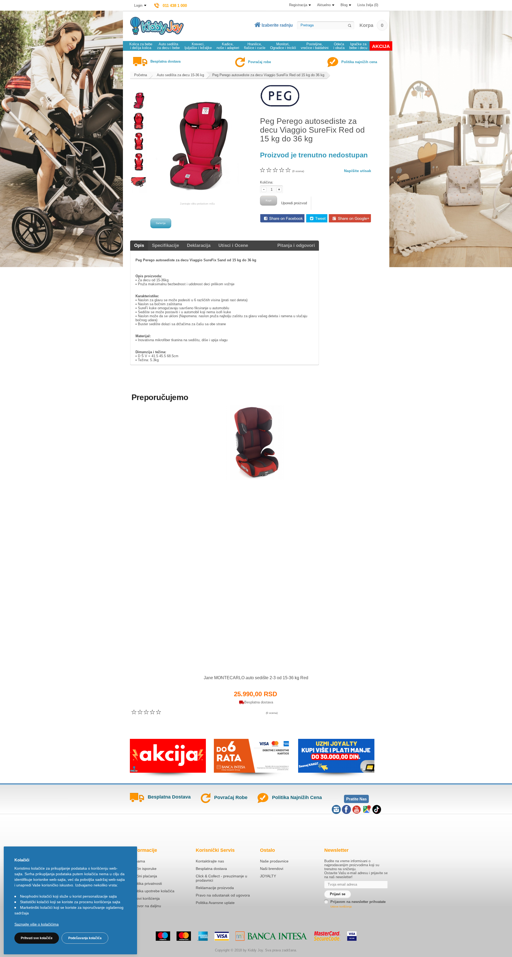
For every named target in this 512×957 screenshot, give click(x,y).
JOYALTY (268, 876)
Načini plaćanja (144, 876)
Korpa (371, 25)
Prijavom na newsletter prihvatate (358, 902)
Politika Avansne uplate (215, 903)
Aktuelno (324, 5)
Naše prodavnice (274, 861)
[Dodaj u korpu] (267, 660)
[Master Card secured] (327, 936)
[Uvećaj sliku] (244, 661)
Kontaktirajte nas (210, 861)
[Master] (184, 936)
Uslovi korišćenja (145, 898)
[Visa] (221, 936)
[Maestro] (163, 936)
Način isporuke (144, 868)
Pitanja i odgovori (296, 245)
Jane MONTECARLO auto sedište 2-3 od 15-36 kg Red (256, 677)
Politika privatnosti (146, 883)
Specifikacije (165, 245)
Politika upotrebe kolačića (152, 891)
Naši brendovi (271, 868)
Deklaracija (198, 245)
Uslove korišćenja (341, 906)
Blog (344, 5)
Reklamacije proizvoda (215, 888)
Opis (139, 245)
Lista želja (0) (367, 5)
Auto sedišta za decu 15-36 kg (180, 75)
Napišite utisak (357, 171)
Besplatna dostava (211, 868)
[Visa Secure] (352, 936)
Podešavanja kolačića (85, 938)
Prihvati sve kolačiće (37, 938)
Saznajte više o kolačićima (36, 924)
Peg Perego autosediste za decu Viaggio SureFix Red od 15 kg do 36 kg (268, 75)
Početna (140, 75)
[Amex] (202, 936)
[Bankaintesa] (271, 936)
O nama (138, 861)
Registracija (298, 5)
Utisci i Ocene (233, 245)
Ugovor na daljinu (146, 906)
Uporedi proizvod (294, 203)
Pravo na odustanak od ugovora (223, 895)
